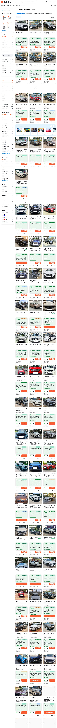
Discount (4, 195)
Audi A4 (33, 665)
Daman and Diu (7, 171)
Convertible (9, 151)
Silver (7, 221)
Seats (3, 184)
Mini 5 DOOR (19, 666)
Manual (5, 108)
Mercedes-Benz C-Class (47, 33)
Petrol (5, 98)
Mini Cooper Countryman (19, 441)
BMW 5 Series (47, 249)
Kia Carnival (47, 506)
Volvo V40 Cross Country (33, 313)
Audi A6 (19, 280)
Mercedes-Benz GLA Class (18, 377)
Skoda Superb (19, 538)
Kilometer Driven (6, 112)
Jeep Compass (32, 377)
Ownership (4, 131)
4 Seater (5, 186)
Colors (3, 210)
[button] (21, 41)
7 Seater (5, 191)
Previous (15, 25)
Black (7, 214)
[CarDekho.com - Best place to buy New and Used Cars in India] (6, 2)
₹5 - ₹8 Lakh (6, 44)
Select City (53, 5)
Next (27, 25)
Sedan (8, 144)
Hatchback (9, 148)
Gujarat (5, 173)
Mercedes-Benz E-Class (20, 13)
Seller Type (4, 157)
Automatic (6, 106)
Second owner (6, 135)
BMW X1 (33, 344)
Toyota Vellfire (33, 441)
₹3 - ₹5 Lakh (6, 42)
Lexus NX (19, 344)
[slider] (3, 38)
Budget (4, 34)
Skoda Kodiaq (19, 65)
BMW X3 (33, 32)
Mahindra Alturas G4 (18, 634)
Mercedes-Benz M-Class (33, 150)
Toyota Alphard (19, 409)
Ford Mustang (47, 65)
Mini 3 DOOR (47, 217)
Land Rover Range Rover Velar (47, 634)
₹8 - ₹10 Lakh (6, 46)
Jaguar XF (46, 150)
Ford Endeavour (20, 217)
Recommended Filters (7, 13)
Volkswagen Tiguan (33, 281)
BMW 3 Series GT (48, 105)
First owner (6, 133)
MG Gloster (17, 249)
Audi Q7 (47, 665)
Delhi (5, 175)
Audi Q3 (19, 32)
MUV (8, 146)
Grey (6, 217)
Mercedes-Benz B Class (47, 377)
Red (6, 219)
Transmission (5, 104)
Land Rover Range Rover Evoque (33, 105)
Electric (5, 100)
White (7, 212)
